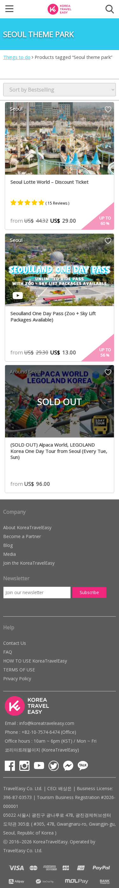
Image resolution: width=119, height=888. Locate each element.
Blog (8, 545)
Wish (108, 111)
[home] (60, 8)
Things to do (16, 57)
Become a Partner (22, 536)
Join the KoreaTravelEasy (29, 563)
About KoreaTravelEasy (27, 527)
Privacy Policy (17, 679)
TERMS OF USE (19, 670)
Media (9, 554)
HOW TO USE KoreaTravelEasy (35, 661)
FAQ (7, 652)
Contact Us (14, 643)
